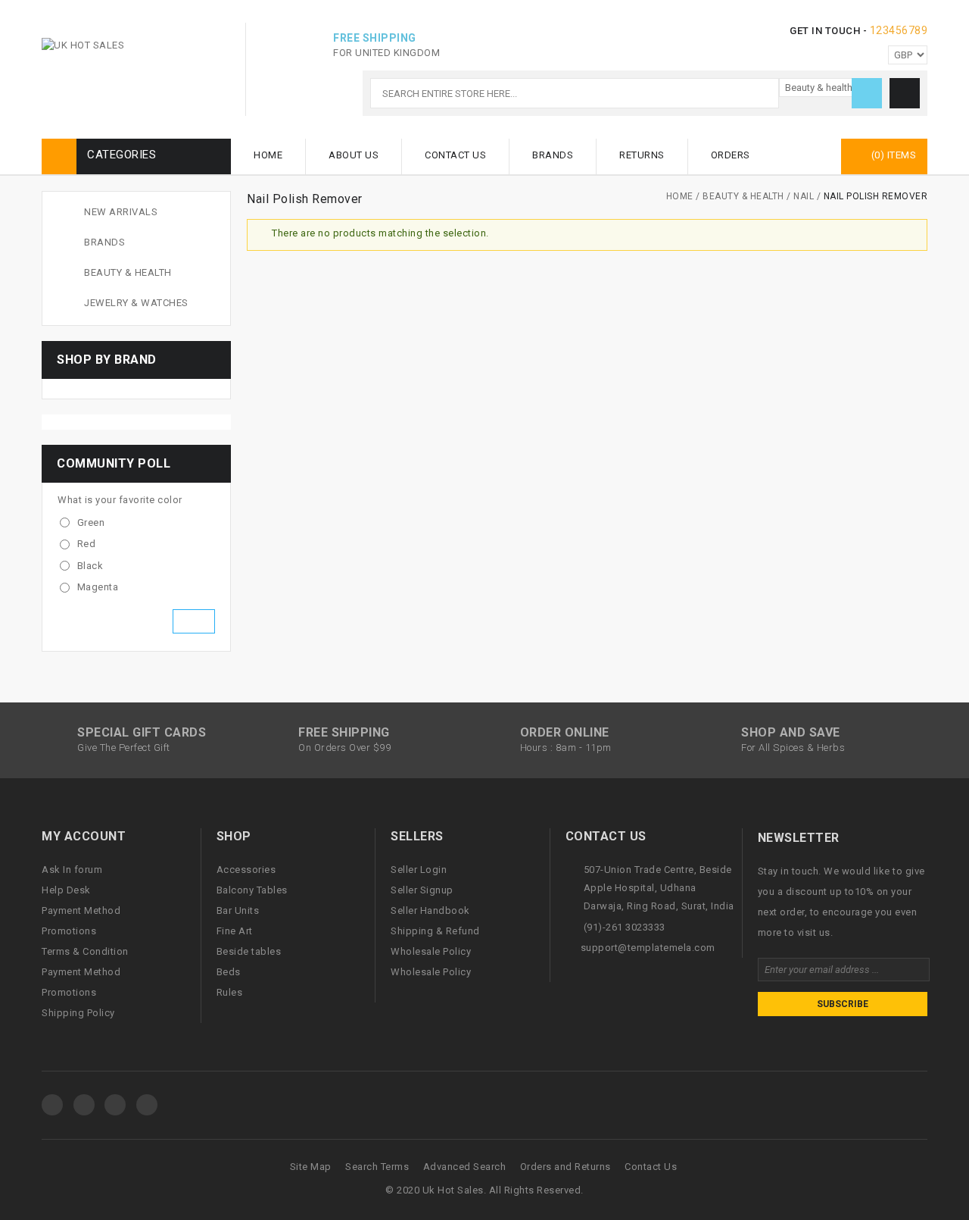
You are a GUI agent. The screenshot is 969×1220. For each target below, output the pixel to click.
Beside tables (249, 951)
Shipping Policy (78, 1012)
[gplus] (115, 1104)
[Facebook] (52, 1104)
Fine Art (235, 931)
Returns (642, 155)
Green (91, 522)
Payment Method (81, 910)
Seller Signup (422, 890)
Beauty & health (743, 196)
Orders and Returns (565, 1166)
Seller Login (419, 869)
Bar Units (238, 910)
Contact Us (455, 155)
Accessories (246, 869)
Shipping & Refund (435, 931)
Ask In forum (72, 869)
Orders (730, 155)
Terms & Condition (85, 951)
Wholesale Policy (431, 951)
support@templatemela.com (648, 947)
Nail (803, 196)
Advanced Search (464, 1166)
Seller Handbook (430, 910)
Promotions (69, 931)
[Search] (867, 93)
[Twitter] (84, 1104)
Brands (552, 155)
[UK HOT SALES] (83, 45)
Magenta (98, 587)
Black (90, 565)
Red (86, 543)
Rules (230, 992)
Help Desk (66, 890)
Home (268, 155)
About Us (354, 155)
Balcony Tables (252, 890)
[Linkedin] (146, 1104)
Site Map (311, 1166)
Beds (229, 972)
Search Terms (377, 1166)
